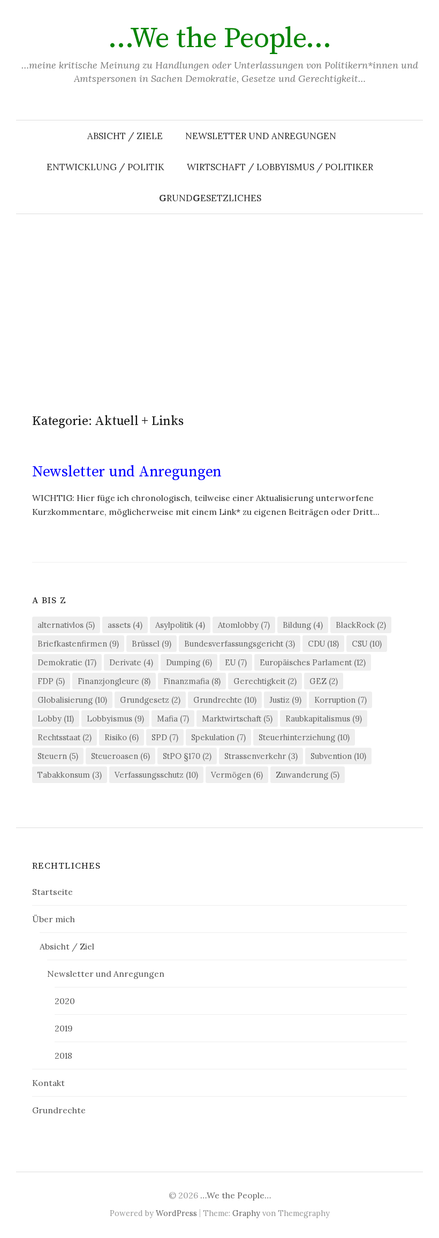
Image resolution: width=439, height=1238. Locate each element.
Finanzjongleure (114, 681)
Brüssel (151, 644)
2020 (65, 1001)
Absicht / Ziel (67, 946)
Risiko (121, 737)
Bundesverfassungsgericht (239, 644)
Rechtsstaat (64, 737)
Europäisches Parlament (313, 662)
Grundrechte (224, 700)
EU (236, 662)
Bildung (303, 625)
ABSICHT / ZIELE (125, 136)
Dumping (189, 662)
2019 (64, 1028)
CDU (323, 644)
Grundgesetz (150, 700)
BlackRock (361, 625)
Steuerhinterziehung (304, 737)
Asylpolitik (180, 625)
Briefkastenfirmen (78, 644)
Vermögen (237, 775)
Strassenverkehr (261, 756)
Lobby (55, 718)
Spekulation (218, 737)
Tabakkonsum (69, 775)
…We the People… (219, 38)
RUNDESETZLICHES (210, 198)
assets (125, 625)
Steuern (57, 756)
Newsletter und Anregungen (260, 136)
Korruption (340, 700)
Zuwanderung (307, 775)
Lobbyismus (115, 718)
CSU (367, 644)
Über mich (53, 919)
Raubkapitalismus (323, 718)
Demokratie (66, 662)
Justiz (285, 700)
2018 (63, 1055)
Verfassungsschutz (156, 775)
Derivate (131, 662)
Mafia (173, 718)
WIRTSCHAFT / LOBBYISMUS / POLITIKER (280, 167)
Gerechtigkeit (265, 681)
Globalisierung (72, 700)
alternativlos (66, 625)
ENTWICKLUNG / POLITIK (105, 167)
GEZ (323, 681)
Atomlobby (244, 625)
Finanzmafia (192, 681)
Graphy (246, 1213)
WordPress (176, 1213)
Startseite (52, 891)
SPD (165, 737)
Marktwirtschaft (237, 718)
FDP (51, 681)
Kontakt (48, 1082)
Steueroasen (120, 756)
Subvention (338, 756)
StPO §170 (187, 756)
